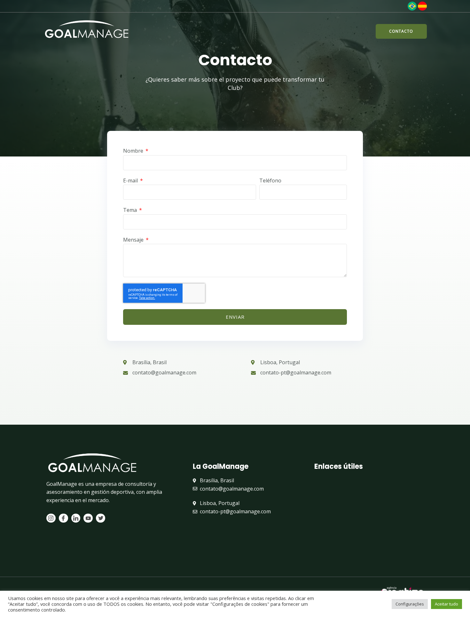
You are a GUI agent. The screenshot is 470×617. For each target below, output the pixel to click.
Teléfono (270, 180)
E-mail (131, 180)
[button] (401, 31)
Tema (130, 209)
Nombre (134, 150)
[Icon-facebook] (63, 518)
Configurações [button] (410, 604)
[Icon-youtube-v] (88, 518)
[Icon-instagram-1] (51, 518)
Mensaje (134, 239)
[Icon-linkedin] (76, 518)
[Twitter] (100, 518)
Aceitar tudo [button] (446, 604)
